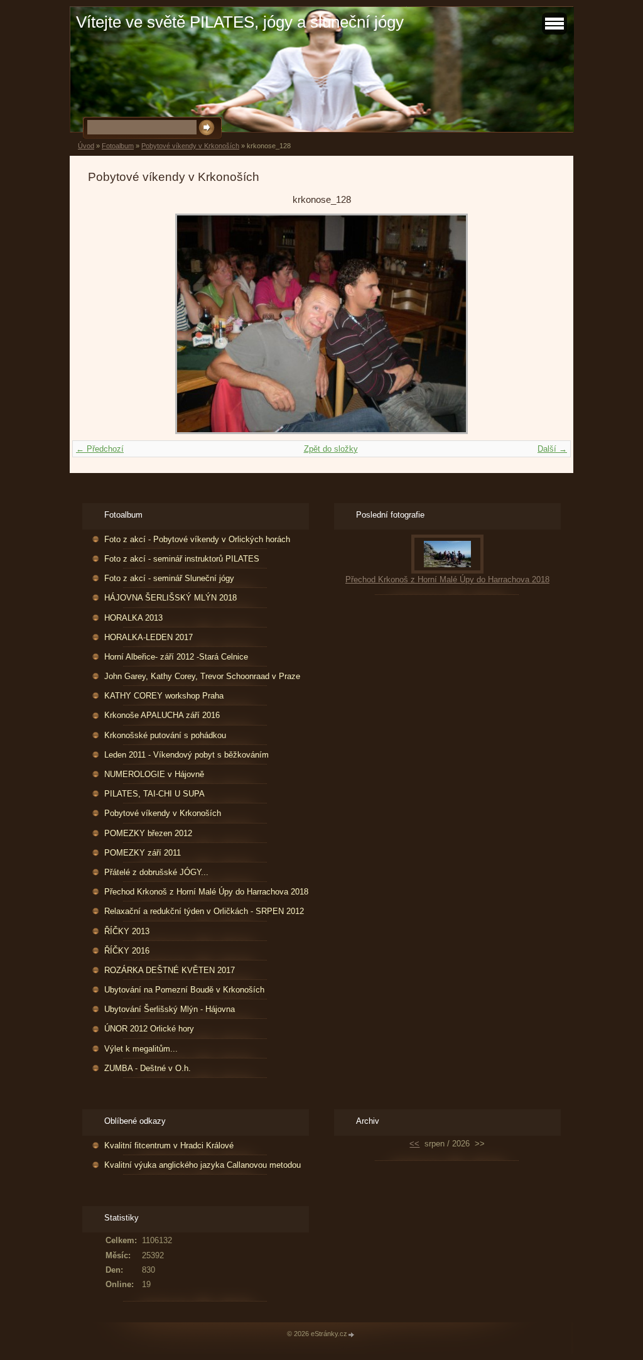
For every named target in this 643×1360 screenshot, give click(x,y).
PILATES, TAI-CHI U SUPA (154, 793)
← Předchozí (100, 449)
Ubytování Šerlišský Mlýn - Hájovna (169, 1009)
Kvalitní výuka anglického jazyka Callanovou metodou (202, 1165)
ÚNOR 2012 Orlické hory (149, 1028)
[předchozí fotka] (108, 324)
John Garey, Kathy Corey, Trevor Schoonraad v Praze (202, 676)
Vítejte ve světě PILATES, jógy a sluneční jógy (240, 22)
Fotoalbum (118, 146)
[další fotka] (535, 324)
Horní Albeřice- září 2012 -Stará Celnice (176, 656)
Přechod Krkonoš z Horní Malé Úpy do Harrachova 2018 (206, 891)
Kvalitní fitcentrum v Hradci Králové (169, 1145)
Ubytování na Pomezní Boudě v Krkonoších (184, 989)
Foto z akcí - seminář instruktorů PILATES (181, 558)
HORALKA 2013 (133, 618)
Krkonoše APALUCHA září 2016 (162, 715)
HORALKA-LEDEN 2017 (148, 637)
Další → (552, 449)
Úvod (86, 146)
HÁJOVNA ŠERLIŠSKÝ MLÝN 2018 (170, 597)
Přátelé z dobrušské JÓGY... (156, 872)
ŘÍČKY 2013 (126, 931)
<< (414, 1143)
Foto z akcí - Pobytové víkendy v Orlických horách (197, 539)
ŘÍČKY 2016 (126, 950)
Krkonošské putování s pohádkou (165, 735)
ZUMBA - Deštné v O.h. (147, 1068)
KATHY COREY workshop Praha (164, 695)
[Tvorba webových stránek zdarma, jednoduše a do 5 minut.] (351, 1334)
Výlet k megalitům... (141, 1048)
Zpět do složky (331, 449)
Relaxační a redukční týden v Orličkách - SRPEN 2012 (204, 911)
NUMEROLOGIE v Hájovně (154, 774)
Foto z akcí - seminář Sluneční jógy (169, 578)
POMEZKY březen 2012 (148, 833)
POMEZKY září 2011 (142, 852)
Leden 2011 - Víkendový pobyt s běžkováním (186, 754)
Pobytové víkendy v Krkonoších (190, 146)
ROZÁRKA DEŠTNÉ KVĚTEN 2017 (169, 970)
